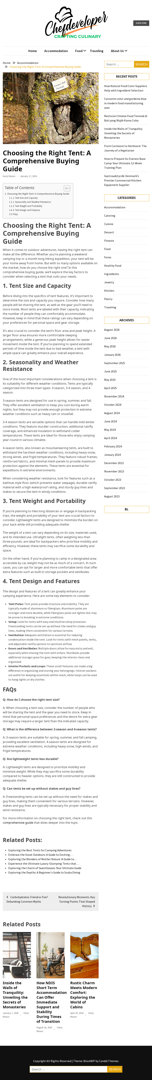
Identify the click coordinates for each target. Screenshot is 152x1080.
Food (78, 51)
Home (32, 51)
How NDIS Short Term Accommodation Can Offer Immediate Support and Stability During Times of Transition (52, 1002)
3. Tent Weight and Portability (27, 206)
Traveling (96, 51)
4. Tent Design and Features (26, 210)
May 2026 (110, 346)
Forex (107, 257)
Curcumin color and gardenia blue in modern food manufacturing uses (125, 103)
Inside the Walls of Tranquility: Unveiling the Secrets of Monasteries (15, 994)
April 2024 (110, 438)
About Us (117, 51)
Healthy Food (112, 265)
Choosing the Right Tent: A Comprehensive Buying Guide (38, 193)
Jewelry (109, 282)
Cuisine (108, 224)
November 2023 (114, 471)
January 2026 (112, 354)
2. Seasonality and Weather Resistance (32, 202)
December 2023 (114, 463)
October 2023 (112, 479)
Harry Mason (9, 176)
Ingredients (111, 274)
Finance (109, 240)
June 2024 (110, 421)
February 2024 (113, 446)
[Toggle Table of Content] (65, 188)
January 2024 (112, 454)
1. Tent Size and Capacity (25, 197)
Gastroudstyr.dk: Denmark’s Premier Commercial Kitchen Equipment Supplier (122, 180)
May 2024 (110, 429)
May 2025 (110, 379)
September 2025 (114, 363)
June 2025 (110, 371)
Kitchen (109, 290)
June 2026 (110, 338)
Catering (109, 215)
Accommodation (56, 51)
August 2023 (112, 496)
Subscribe (141, 23)
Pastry (108, 299)
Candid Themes (108, 1061)
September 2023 (114, 488)
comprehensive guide (18, 823)
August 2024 (112, 413)
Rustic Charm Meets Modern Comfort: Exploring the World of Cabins (83, 994)
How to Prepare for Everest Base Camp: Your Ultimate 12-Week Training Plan (125, 163)
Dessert (109, 232)
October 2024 (112, 404)
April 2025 (110, 388)
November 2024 (114, 396)
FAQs (15, 214)
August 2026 (112, 329)
